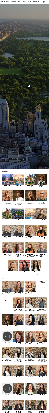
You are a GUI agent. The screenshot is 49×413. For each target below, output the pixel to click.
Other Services (24, 1)
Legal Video (19, 1)
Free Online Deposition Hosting (36, 2)
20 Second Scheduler (43, 2)
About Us (29, 1)
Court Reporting (13, 1)
